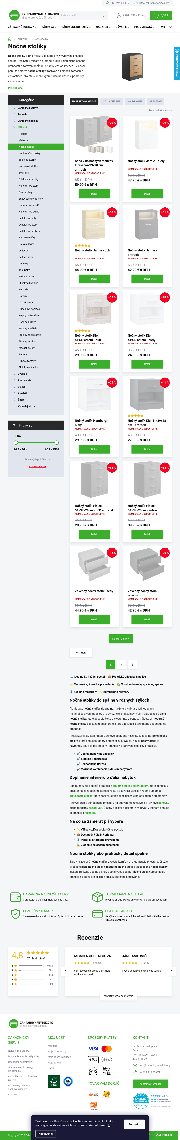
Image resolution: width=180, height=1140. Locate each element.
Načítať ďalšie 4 (120, 638)
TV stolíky (24, 172)
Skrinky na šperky (28, 367)
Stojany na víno (27, 341)
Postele (23, 133)
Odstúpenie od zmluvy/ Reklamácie (20, 1069)
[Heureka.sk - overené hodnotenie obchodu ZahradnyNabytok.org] (154, 1100)
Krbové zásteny (27, 361)
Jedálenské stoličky (29, 231)
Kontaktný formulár (150, 1084)
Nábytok (22, 127)
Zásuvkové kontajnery (31, 198)
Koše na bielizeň (27, 322)
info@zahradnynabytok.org (155, 1065)
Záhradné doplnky (28, 120)
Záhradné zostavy (28, 108)
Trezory (23, 354)
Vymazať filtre (37, 466)
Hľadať (103, 15)
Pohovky (23, 263)
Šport (21, 399)
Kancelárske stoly (28, 185)
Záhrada (22, 114)
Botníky (23, 296)
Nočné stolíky (26, 146)
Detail (94, 193)
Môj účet (52, 1045)
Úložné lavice (26, 302)
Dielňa (21, 386)
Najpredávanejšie (84, 101)
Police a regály (26, 276)
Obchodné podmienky (20, 1061)
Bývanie (22, 373)
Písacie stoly (25, 192)
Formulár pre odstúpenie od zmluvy (23, 1078)
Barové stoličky (27, 237)
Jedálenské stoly (28, 224)
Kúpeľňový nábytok (29, 309)
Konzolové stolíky (28, 166)
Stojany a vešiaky (28, 328)
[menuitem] (23, 27)
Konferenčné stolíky (29, 153)
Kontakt (12, 1094)
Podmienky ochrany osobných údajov (19, 1087)
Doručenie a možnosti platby (23, 1056)
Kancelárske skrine (29, 211)
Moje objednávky (57, 1051)
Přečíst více (15, 88)
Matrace (23, 140)
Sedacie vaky (26, 257)
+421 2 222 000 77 (150, 1072)
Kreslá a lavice (26, 244)
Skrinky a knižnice (28, 283)
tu (109, 1125)
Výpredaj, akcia (26, 406)
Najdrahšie (134, 101)
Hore (83, 652)
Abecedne (155, 101)
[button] (171, 971)
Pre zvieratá (24, 380)
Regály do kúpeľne (29, 315)
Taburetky (24, 270)
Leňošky (23, 250)
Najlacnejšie (111, 101)
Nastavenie (45, 1133)
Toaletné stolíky (27, 159)
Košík (51, 1068)
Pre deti (22, 393)
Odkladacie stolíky (28, 179)
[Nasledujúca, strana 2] (121, 664)
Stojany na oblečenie (30, 334)
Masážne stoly (27, 347)
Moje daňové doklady (59, 1057)
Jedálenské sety (27, 218)
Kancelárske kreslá (29, 205)
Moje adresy (54, 1062)
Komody (23, 289)
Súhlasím (134, 1124)
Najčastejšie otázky (18, 1050)
